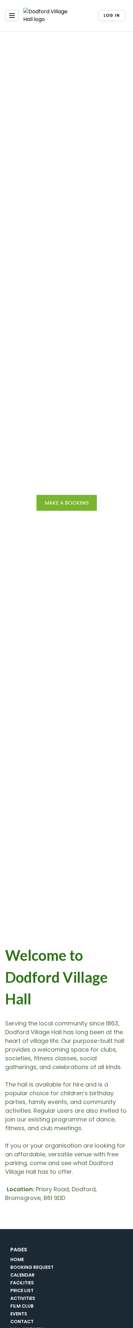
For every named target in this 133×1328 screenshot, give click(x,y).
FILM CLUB (22, 1306)
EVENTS (18, 1314)
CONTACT (22, 1321)
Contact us (66, 518)
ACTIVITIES (22, 1298)
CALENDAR (22, 1275)
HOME (17, 1259)
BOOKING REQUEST (32, 1267)
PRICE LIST (22, 1290)
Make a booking (67, 503)
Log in (112, 15)
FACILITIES (22, 1283)
